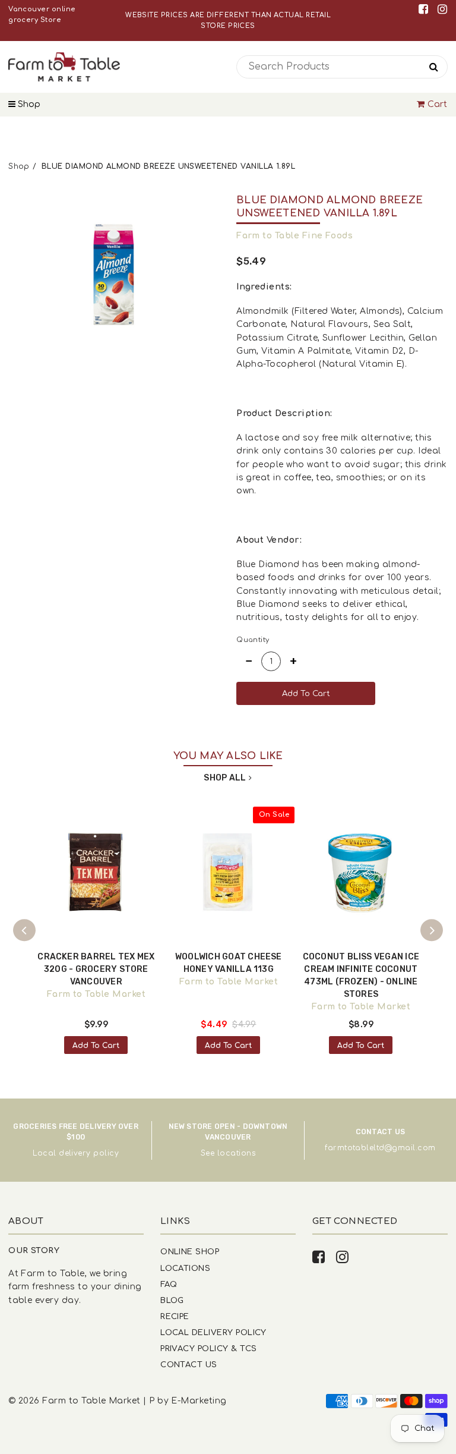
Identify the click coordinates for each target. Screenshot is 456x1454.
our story (33, 1250)
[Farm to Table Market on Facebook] (425, 9)
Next (431, 930)
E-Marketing (198, 1400)
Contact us (188, 1364)
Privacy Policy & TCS (208, 1348)
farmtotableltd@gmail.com (380, 1148)
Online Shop (189, 1251)
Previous (24, 930)
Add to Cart (95, 1045)
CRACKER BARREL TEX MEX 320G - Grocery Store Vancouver (95, 969)
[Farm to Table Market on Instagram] (442, 9)
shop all (225, 778)
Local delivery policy (76, 1153)
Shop (27, 104)
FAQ (168, 1284)
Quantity (253, 640)
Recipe (174, 1316)
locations (236, 1153)
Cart (438, 104)
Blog (172, 1300)
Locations (185, 1268)
